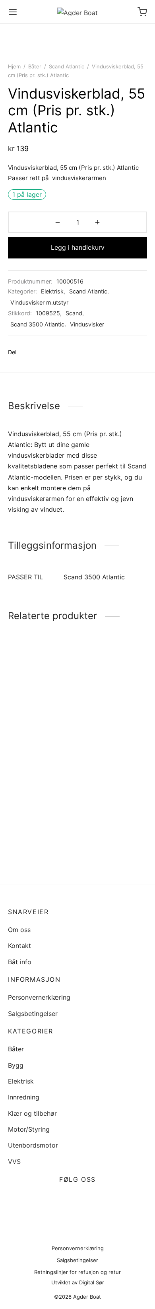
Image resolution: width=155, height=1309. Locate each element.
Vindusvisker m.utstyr (39, 302)
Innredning (23, 1097)
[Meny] (12, 12)
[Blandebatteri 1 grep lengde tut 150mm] (114, 811)
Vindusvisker (87, 324)
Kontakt (19, 946)
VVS (14, 1161)
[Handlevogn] (142, 12)
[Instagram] (86, 1198)
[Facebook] (26, 352)
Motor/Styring (29, 1129)
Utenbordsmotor (33, 1145)
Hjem (14, 66)
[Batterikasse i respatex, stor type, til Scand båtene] (114, 693)
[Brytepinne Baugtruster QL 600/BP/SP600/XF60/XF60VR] (41, 685)
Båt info (19, 962)
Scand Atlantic (66, 66)
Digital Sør (91, 1282)
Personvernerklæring (39, 997)
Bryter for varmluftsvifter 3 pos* (41, 843)
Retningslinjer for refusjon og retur (77, 1272)
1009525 (48, 313)
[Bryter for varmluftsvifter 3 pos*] (41, 805)
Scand (74, 313)
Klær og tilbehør (32, 1113)
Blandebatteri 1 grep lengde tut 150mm (111, 856)
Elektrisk (52, 291)
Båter (34, 66)
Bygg (15, 1065)
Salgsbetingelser (33, 1014)
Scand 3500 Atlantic (37, 324)
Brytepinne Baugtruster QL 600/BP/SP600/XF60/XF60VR (52, 723)
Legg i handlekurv (78, 247)
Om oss (19, 930)
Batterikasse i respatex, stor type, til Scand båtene (114, 743)
